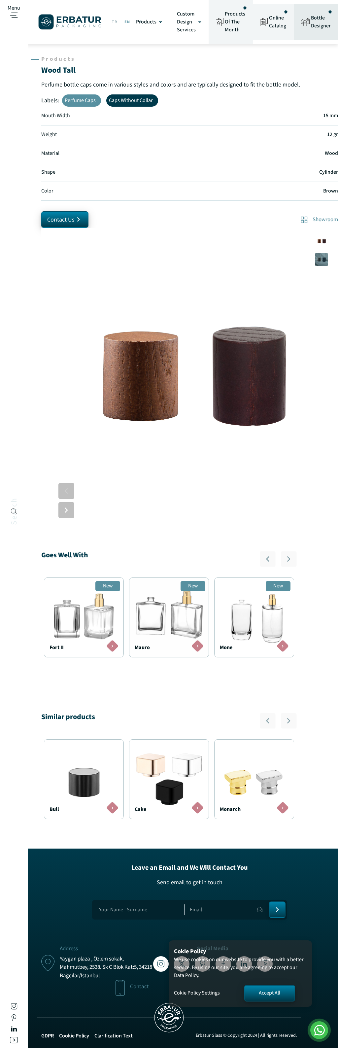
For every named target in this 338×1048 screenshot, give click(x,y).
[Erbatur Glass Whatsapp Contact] (319, 1030)
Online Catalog (277, 22)
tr (114, 21)
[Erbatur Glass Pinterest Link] (14, 1018)
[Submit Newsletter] (277, 909)
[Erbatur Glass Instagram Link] (14, 1007)
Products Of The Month (235, 22)
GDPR (47, 1035)
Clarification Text (113, 1035)
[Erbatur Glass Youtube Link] (14, 1041)
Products (146, 21)
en (127, 21)
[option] (189, 376)
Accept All (269, 993)
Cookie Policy (74, 1035)
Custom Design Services (186, 22)
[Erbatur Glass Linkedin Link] (14, 1030)
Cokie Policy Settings (197, 993)
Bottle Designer (321, 22)
